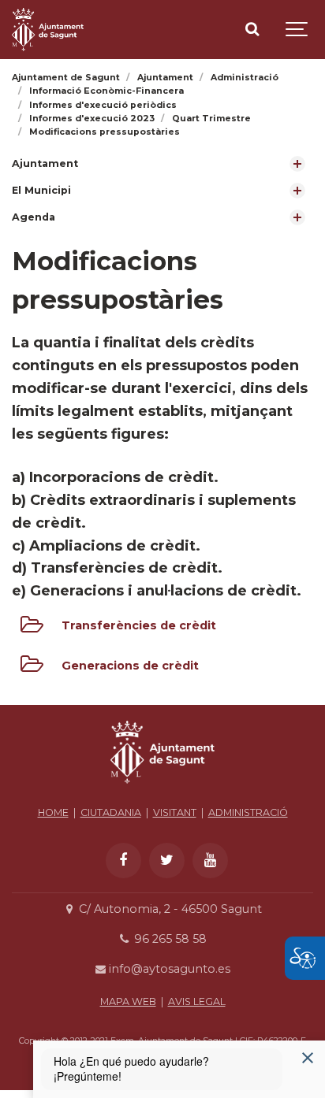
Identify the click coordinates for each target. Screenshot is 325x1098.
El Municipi (41, 190)
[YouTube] (210, 860)
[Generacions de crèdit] (32, 667)
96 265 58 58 (168, 939)
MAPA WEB (128, 1001)
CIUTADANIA (110, 812)
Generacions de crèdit (130, 665)
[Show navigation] (297, 29)
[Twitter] (167, 860)
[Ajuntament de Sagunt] (48, 29)
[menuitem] (162, 163)
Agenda (33, 217)
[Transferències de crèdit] (32, 628)
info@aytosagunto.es (168, 969)
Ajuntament (45, 163)
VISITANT (174, 812)
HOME (53, 812)
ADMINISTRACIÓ (248, 812)
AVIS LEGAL (197, 1001)
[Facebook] (123, 860)
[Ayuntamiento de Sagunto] (163, 788)
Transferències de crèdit (139, 625)
